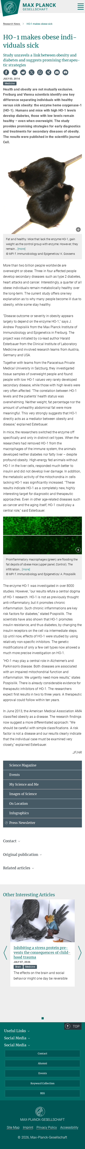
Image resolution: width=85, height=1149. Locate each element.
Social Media (15, 1038)
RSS (42, 1093)
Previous (5, 953)
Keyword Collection (42, 1083)
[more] (22, 248)
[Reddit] (23, 72)
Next (80, 953)
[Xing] (48, 72)
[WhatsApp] (40, 72)
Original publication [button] (21, 855)
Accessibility (69, 1127)
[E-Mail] (57, 72)
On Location (18, 804)
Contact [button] (10, 841)
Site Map (13, 1127)
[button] (78, 230)
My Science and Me (24, 784)
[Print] (65, 72)
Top (76, 1026)
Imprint (28, 1127)
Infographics (19, 813)
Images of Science (23, 794)
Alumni (42, 1063)
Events (14, 775)
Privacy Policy (47, 1127)
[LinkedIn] (15, 72)
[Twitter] (31, 72)
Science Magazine (22, 765)
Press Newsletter (22, 823)
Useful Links (15, 1031)
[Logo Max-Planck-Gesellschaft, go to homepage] (37, 8)
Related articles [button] (17, 868)
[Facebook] (6, 72)
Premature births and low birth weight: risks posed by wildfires (51, 950)
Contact (42, 1053)
